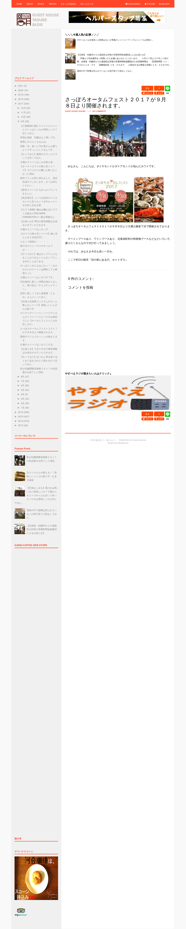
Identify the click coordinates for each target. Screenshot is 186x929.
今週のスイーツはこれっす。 (35, 229)
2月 (23, 403)
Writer (52, 3)
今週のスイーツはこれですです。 (37, 277)
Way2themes (123, 443)
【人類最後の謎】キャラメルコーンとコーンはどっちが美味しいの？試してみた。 (38, 129)
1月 (23, 407)
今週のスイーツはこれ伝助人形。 (37, 162)
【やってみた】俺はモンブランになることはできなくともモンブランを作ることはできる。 (38, 257)
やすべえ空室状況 (68, 3)
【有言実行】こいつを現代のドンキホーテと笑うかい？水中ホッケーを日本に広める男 (38, 201)
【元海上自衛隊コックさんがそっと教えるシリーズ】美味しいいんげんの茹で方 (38, 305)
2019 (21, 94)
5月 (23, 390)
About (30, 3)
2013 (21, 425)
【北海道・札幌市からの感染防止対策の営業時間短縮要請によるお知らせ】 (111, 54)
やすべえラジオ (86, 3)
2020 (21, 90)
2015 (21, 416)
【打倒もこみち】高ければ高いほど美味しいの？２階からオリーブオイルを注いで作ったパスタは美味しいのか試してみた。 (36, 495)
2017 (21, 103)
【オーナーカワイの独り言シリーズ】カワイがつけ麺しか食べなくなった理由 (38, 170)
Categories (133, 3)
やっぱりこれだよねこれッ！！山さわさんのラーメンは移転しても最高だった (38, 269)
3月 (23, 398)
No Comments (99, 111)
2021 (21, 85)
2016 (21, 412)
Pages (40, 3)
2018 (21, 99)
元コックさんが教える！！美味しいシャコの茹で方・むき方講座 (42, 476)
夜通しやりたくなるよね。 (34, 141)
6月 (23, 385)
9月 (23, 121)
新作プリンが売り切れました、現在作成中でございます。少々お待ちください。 (38, 181)
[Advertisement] (118, 84)
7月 (23, 381)
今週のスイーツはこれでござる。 (37, 344)
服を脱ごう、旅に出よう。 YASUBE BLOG (113, 440)
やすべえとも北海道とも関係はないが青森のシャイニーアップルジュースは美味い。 (115, 39)
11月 (23, 112)
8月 (23, 376)
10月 (23, 116)
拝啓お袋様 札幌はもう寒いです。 (38, 137)
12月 (23, 108)
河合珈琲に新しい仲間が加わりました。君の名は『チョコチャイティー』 (38, 285)
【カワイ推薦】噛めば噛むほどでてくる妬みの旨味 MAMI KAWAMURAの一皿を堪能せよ (38, 213)
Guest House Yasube (75, 111)
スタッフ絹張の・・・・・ (34, 241)
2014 (21, 421)
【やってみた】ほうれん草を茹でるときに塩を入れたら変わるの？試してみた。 (38, 360)
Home (19, 3)
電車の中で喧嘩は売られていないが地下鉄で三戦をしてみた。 (105, 70)
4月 (23, 394)
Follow (150, 3)
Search (165, 3)
